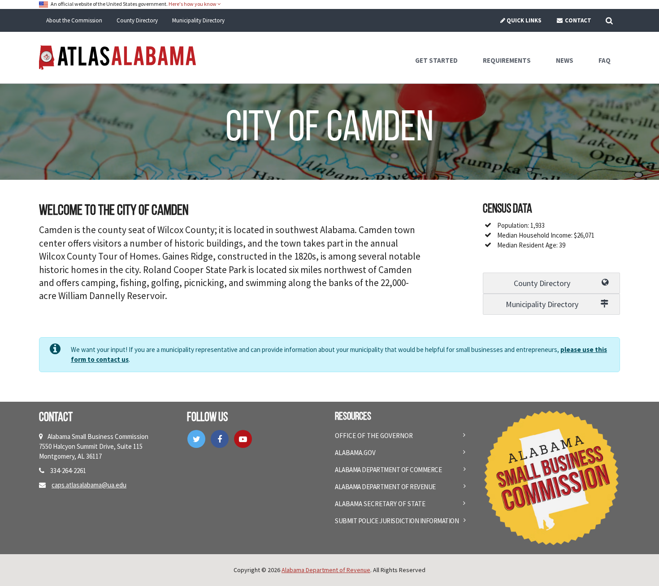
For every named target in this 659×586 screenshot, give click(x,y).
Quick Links (524, 20)
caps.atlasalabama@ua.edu (89, 485)
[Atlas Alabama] (117, 56)
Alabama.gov (355, 452)
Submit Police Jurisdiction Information (397, 521)
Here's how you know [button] (193, 3)
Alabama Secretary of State (380, 503)
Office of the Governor (374, 435)
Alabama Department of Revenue (385, 486)
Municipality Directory (198, 20)
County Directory (137, 20)
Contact (577, 20)
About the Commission (74, 20)
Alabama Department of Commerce (388, 469)
